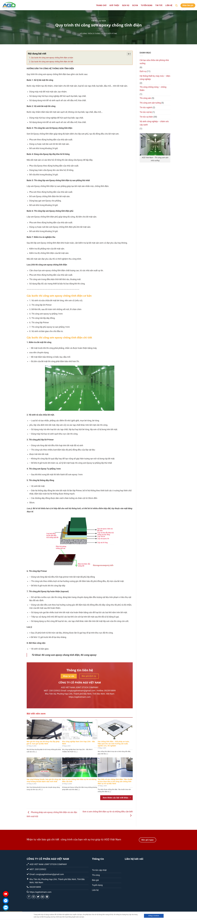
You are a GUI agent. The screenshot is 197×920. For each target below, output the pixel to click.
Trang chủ (101, 5)
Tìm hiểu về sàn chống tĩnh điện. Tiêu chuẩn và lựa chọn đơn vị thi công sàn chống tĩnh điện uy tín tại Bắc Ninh (115, 781)
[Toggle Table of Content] (127, 54)
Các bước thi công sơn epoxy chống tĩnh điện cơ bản (52, 58)
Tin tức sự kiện (98, 21)
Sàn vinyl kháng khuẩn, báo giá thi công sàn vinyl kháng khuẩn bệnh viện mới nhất (44, 780)
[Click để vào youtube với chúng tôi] (6, 894)
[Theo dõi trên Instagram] (33, 897)
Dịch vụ (125, 5)
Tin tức (158, 5)
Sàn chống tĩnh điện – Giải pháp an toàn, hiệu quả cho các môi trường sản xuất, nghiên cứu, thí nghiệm (113, 743)
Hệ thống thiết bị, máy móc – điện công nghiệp (155, 77)
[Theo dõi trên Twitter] (38, 897)
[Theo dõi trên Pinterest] (47, 897)
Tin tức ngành (146, 107)
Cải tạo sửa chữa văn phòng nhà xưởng (154, 62)
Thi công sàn (145, 98)
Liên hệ (168, 5)
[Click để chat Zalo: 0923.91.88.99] (6, 907)
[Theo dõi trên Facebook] (29, 897)
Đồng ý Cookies (153, 915)
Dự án (135, 5)
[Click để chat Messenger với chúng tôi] (6, 901)
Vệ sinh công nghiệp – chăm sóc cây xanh (154, 123)
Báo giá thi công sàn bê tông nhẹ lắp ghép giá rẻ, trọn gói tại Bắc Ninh (43, 742)
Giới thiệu (114, 5)
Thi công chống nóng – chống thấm (153, 88)
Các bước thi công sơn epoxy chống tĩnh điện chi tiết (52, 62)
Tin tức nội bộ (146, 112)
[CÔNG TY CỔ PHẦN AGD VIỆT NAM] (13, 5)
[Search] (176, 5)
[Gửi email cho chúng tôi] (42, 897)
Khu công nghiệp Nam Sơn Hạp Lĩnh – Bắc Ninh (78, 742)
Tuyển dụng (146, 5)
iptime (114, 33)
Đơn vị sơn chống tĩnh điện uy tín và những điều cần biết (79, 780)
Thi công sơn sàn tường (150, 103)
